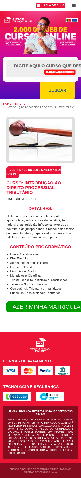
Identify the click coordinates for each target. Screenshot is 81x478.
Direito (20, 103)
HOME (7, 103)
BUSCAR (57, 90)
